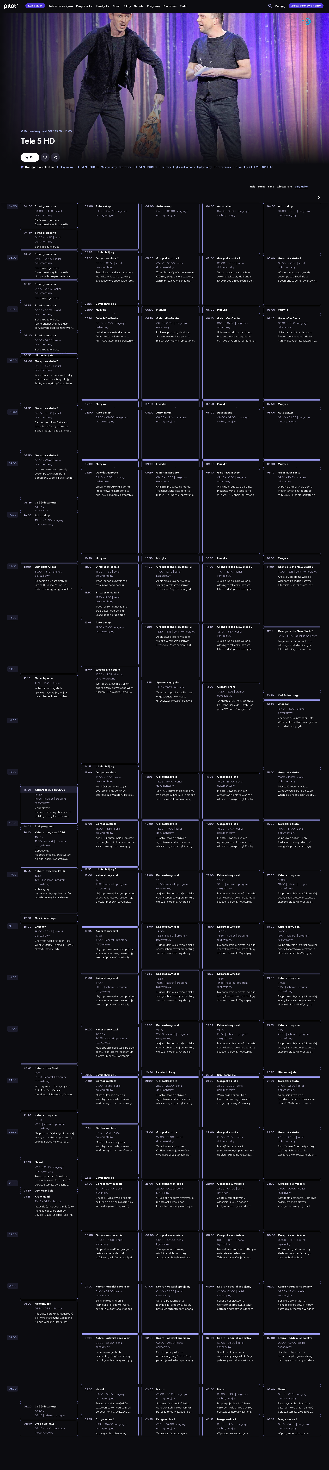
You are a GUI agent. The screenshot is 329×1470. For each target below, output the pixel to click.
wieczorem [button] (284, 186)
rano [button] (271, 186)
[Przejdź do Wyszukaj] (270, 6)
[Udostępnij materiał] (55, 157)
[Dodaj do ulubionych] (45, 157)
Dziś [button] (252, 186)
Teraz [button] (261, 186)
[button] (319, 197)
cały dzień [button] (301, 186)
